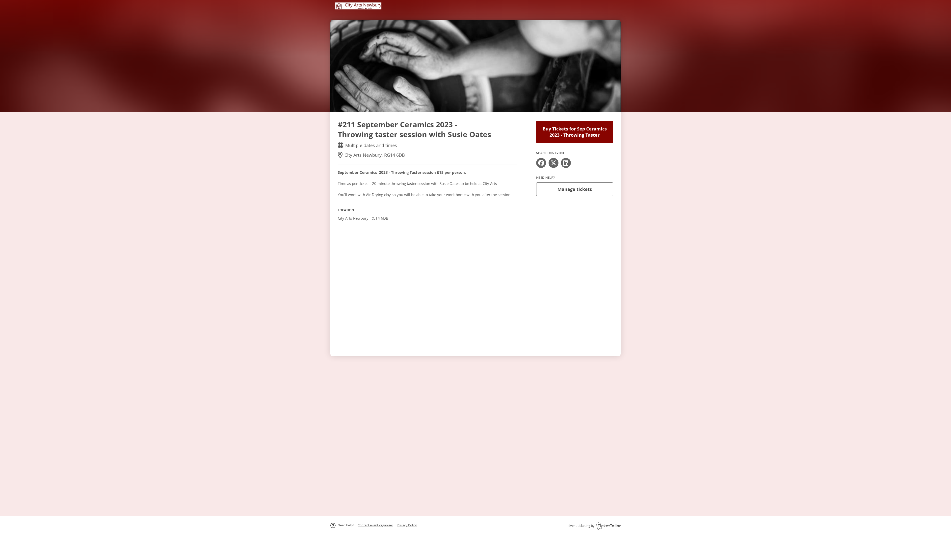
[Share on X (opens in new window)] (553, 163)
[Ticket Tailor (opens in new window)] (608, 525)
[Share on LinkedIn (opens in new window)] (566, 163)
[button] (375, 525)
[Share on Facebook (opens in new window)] (541, 163)
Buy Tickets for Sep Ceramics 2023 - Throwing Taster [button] (575, 132)
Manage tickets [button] (574, 189)
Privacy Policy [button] (407, 525)
